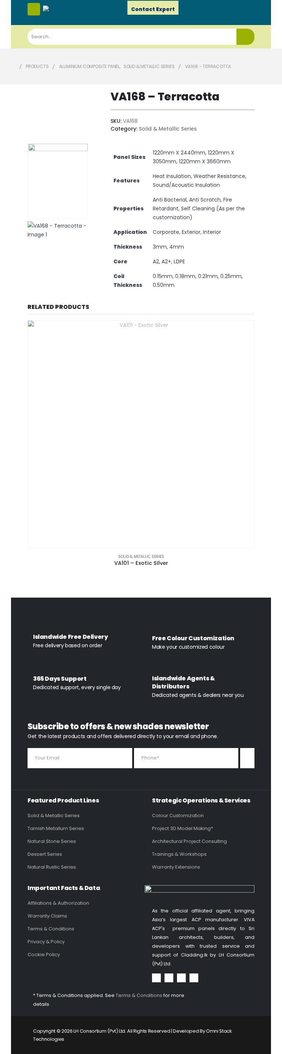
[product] (141, 434)
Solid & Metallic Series (168, 128)
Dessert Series (45, 854)
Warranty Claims (47, 915)
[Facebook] (156, 977)
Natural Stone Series (52, 841)
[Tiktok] (193, 977)
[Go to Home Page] (13, 66)
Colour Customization (178, 815)
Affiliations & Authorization (58, 903)
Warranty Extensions (176, 867)
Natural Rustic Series (52, 867)
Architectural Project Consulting (189, 841)
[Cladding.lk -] (57, 8)
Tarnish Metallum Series (56, 828)
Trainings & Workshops (179, 854)
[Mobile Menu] (34, 9)
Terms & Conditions (51, 928)
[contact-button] (247, 758)
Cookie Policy (44, 954)
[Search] (245, 37)
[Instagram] (181, 977)
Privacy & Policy (46, 941)
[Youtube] (168, 977)
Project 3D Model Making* (182, 828)
